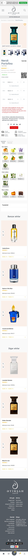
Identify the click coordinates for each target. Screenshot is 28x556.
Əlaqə (12, 510)
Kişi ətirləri (18, 500)
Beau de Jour (6, 460)
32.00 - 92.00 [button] (7, 389)
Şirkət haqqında (10, 519)
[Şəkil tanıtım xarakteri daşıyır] (14, 233)
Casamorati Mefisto (7, 328)
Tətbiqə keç (23, 2)
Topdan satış (11, 508)
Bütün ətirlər (19, 506)
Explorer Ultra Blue (7, 288)
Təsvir (3, 142)
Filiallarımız (11, 506)
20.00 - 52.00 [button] (8, 297)
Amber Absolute (6, 420)
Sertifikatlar (11, 523)
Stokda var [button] (4, 74)
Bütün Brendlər (14, 17)
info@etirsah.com (20, 524)
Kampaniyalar (10, 529)
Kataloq (12, 502)
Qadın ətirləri (19, 502)
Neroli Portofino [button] (19, 20)
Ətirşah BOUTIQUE (9, 504)
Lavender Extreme (7, 380)
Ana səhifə (3, 20)
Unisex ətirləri (11, 20)
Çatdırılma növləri (9, 531)
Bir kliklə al (14, 127)
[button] (3, 232)
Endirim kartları (10, 525)
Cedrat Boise (5, 248)
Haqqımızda (11, 500)
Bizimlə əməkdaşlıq (9, 521)
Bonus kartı (11, 527)
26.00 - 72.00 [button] (8, 257)
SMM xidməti (11, 533)
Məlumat (10, 142)
